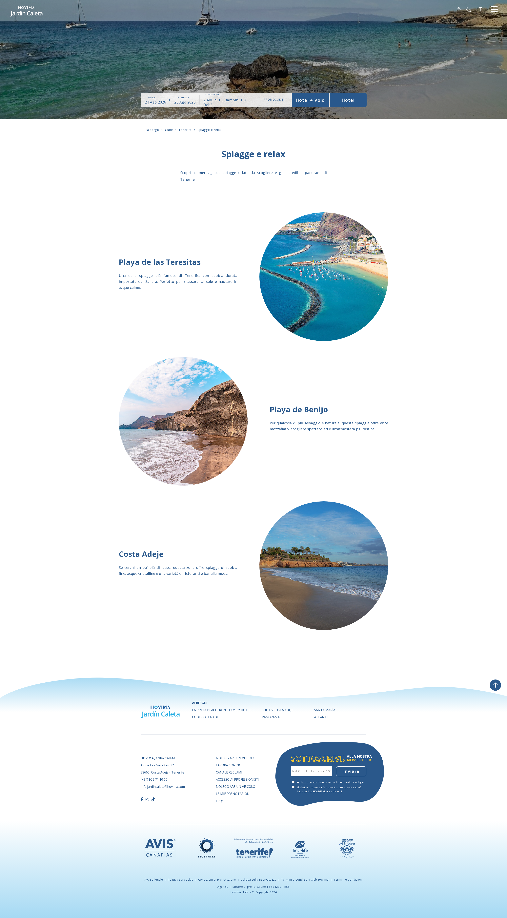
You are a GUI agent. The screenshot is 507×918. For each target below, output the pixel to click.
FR (481, 30)
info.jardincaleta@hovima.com (163, 786)
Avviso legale (154, 879)
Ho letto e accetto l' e (330, 782)
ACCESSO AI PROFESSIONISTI (237, 779)
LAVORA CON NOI (229, 765)
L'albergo (152, 130)
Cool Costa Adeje (206, 717)
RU (481, 40)
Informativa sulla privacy (333, 782)
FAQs (219, 801)
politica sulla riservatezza (258, 879)
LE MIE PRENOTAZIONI (233, 794)
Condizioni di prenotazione (217, 879)
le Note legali (356, 782)
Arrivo (152, 97)
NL (481, 35)
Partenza (183, 97)
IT (480, 45)
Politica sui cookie (180, 879)
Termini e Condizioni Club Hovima (305, 879)
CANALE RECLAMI (229, 772)
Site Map (275, 887)
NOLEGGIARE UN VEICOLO (235, 758)
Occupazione (211, 94)
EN (481, 21)
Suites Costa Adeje (278, 710)
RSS (287, 887)
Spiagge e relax (210, 130)
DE (481, 26)
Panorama (271, 717)
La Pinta (221, 710)
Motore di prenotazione (249, 887)
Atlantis (322, 717)
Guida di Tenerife (178, 130)
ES (480, 16)
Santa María (324, 710)
